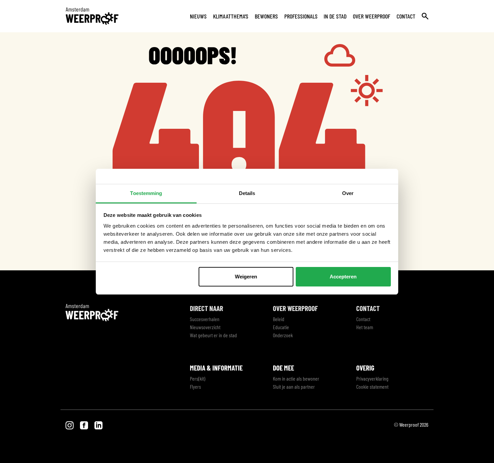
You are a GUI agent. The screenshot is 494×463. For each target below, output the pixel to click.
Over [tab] (348, 193)
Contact (406, 16)
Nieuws (198, 16)
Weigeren (246, 276)
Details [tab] (247, 193)
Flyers (195, 386)
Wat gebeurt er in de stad (213, 335)
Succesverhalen (204, 319)
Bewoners (266, 16)
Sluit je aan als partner (294, 386)
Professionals (301, 16)
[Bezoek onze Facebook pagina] (84, 424)
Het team (364, 327)
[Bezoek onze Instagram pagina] (70, 424)
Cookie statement (372, 386)
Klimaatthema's (230, 16)
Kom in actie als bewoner (296, 378)
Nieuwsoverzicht (205, 327)
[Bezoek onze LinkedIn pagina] (98, 424)
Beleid (278, 319)
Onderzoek (283, 335)
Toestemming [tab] (146, 193)
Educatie (281, 327)
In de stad (335, 16)
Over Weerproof (371, 16)
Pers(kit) (197, 378)
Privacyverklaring (372, 378)
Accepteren (343, 276)
